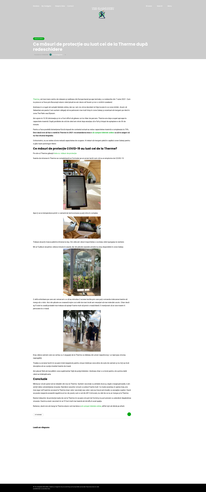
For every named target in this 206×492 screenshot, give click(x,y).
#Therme (38, 414)
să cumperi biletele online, (91, 406)
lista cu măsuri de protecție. (65, 153)
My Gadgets (46, 6)
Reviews (36, 6)
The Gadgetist (57, 55)
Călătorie (39, 38)
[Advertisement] (103, 75)
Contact (70, 6)
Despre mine (60, 6)
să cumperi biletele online (103, 132)
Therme (36, 99)
